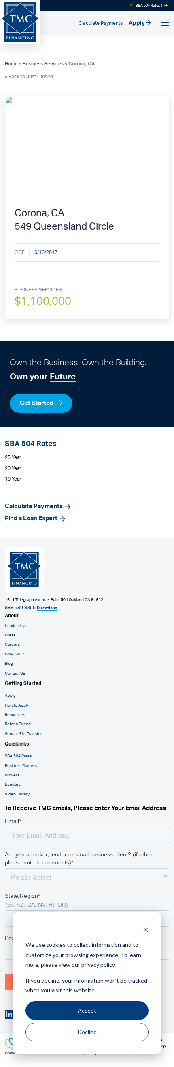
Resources (15, 715)
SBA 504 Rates (18, 756)
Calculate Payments (101, 23)
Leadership (15, 626)
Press (10, 635)
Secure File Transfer (23, 734)
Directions (47, 608)
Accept (87, 1010)
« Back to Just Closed (29, 76)
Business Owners (21, 766)
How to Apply (17, 705)
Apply (137, 23)
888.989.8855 (20, 607)
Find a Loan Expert (31, 518)
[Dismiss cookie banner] (146, 930)
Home (11, 63)
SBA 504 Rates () (149, 6)
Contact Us (15, 673)
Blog (9, 664)
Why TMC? (14, 654)
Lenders (13, 784)
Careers (12, 644)
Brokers (12, 775)
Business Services (43, 63)
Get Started (37, 403)
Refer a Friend (18, 724)
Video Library (17, 794)
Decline (87, 1031)
